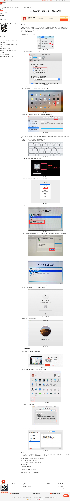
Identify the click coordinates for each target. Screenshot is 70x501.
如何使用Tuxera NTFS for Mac (5, 48)
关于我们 (24, 484)
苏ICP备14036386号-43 (32, 499)
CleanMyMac (37, 483)
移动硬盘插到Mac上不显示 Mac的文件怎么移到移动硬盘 (30, 472)
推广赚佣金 (48, 483)
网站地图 (24, 483)
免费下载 (64, 17)
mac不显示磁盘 (25, 458)
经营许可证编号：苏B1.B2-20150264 (38, 497)
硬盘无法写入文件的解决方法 (26, 466)
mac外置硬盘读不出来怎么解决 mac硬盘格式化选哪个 (32, 462)
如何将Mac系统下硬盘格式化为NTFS (6, 56)
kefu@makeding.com (63, 484)
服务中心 (1, 8)
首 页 (1, 4)
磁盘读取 (35, 458)
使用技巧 (2, 13)
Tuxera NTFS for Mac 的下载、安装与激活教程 (28, 469)
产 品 (1, 5)
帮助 (0, 9)
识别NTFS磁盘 (31, 458)
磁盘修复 (43, 458)
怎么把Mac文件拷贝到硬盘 (5, 54)
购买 (1, 10)
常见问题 (2, 15)
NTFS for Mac (6, 2)
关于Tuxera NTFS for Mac (27, 486)
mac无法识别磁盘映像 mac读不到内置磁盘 (30, 460)
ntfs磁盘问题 (40, 458)
